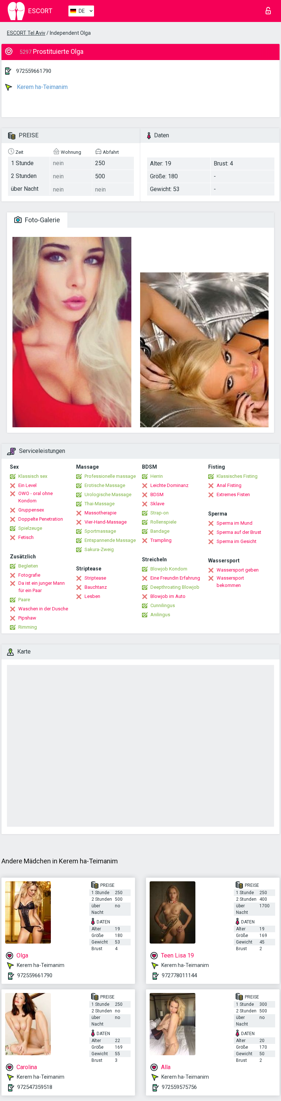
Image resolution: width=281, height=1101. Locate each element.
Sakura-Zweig (99, 549)
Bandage (159, 531)
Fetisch (26, 537)
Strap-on (159, 513)
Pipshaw (27, 618)
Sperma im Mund (234, 523)
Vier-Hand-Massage (106, 522)
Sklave (157, 503)
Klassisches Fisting (237, 476)
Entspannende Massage (110, 540)
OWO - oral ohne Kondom (35, 497)
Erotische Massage (105, 485)
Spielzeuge (30, 528)
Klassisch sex (32, 476)
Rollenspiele (163, 522)
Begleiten (28, 566)
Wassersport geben (238, 570)
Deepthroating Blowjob (174, 587)
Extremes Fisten (233, 494)
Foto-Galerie (41, 220)
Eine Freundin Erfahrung (175, 578)
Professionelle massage (110, 476)
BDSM (157, 494)
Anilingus (160, 614)
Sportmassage (100, 531)
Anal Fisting (229, 485)
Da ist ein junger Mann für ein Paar (41, 586)
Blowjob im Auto (168, 596)
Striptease (95, 578)
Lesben (92, 596)
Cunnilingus (162, 605)
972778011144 (179, 975)
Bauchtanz (96, 587)
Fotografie (29, 575)
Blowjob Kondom (168, 569)
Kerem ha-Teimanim (41, 86)
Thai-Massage (100, 503)
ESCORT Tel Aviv (26, 33)
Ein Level (27, 485)
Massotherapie (100, 513)
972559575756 (179, 1087)
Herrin (156, 476)
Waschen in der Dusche (43, 608)
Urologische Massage (108, 494)
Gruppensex (31, 510)
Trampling (161, 540)
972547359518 (34, 1087)
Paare (24, 599)
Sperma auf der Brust (239, 532)
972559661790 (33, 71)
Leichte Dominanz (169, 485)
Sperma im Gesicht (236, 541)
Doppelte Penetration (40, 519)
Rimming (27, 627)
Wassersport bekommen (230, 581)
